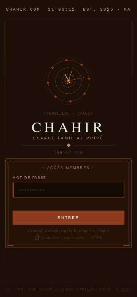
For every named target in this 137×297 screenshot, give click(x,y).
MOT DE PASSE (29, 178)
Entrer (68, 218)
